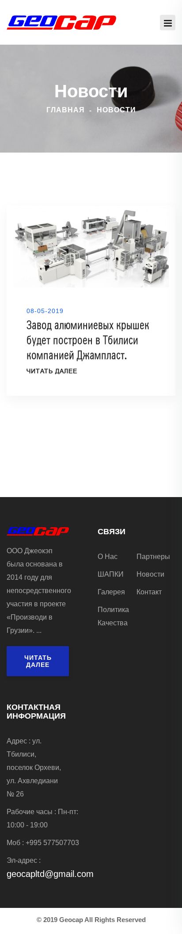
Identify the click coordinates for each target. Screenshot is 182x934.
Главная (65, 110)
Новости (150, 574)
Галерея (111, 592)
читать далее (52, 371)
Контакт (149, 592)
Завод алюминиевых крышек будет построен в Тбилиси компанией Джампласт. (88, 341)
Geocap (71, 919)
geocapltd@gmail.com (50, 874)
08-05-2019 (45, 311)
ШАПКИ (111, 574)
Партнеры (153, 556)
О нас (108, 556)
